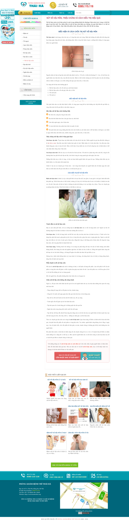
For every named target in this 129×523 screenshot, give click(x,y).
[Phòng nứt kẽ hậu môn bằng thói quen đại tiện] (56, 423)
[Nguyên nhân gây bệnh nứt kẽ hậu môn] (100, 423)
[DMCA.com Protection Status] (84, 513)
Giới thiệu (37, 13)
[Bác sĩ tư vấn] (78, 356)
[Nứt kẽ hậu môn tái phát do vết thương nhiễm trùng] (100, 396)
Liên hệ (70, 13)
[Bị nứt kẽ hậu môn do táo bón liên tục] (78, 449)
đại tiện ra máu (52, 143)
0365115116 (36, 490)
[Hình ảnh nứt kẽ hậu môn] (78, 423)
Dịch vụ (61, 13)
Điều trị (50, 13)
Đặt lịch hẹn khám (31, 102)
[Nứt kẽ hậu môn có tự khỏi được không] (56, 396)
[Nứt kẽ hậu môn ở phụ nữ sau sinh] (78, 396)
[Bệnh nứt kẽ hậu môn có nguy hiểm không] (56, 449)
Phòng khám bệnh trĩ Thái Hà (69, 519)
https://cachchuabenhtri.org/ (33, 494)
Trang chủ (27, 13)
